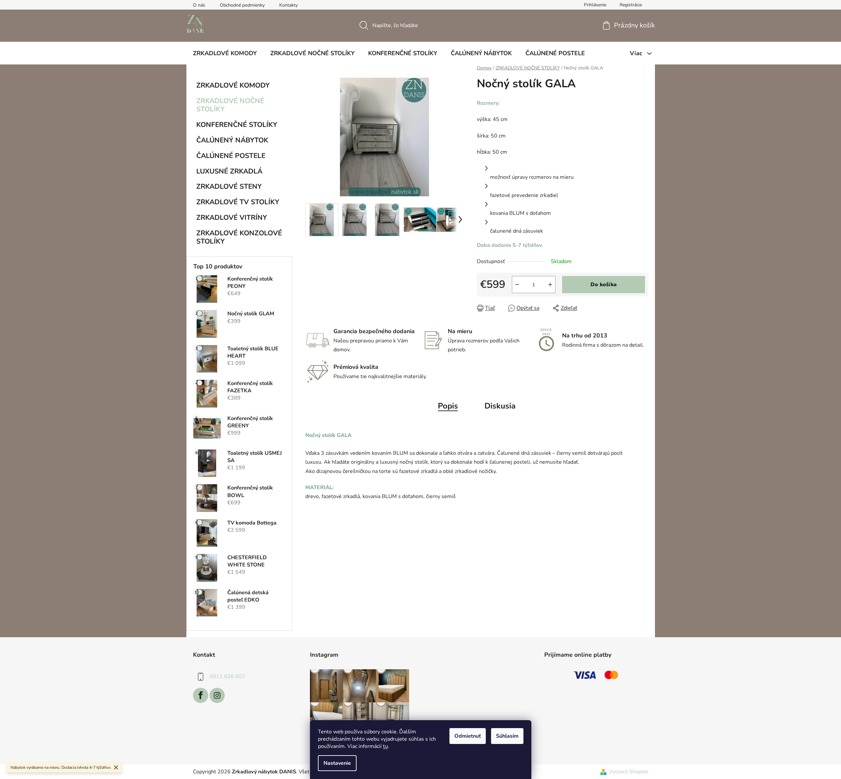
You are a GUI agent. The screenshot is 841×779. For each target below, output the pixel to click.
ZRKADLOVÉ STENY (229, 186)
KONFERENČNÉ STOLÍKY (236, 124)
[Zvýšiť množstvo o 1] (550, 284)
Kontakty (288, 5)
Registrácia (631, 5)
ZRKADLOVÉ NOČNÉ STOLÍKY (230, 105)
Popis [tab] (448, 406)
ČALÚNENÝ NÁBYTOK (232, 140)
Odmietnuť (467, 736)
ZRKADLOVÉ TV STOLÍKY (237, 202)
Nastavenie (337, 763)
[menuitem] (224, 53)
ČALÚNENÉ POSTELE (230, 155)
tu (385, 746)
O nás (199, 5)
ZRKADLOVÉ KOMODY (233, 85)
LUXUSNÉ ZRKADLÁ (229, 171)
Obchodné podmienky (242, 5)
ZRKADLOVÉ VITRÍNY (231, 217)
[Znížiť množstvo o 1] (517, 284)
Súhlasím (507, 736)
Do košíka (604, 284)
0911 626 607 (227, 676)
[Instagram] (217, 695)
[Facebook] (200, 695)
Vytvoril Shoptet (628, 771)
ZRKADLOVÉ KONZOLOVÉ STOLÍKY (239, 237)
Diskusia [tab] (500, 406)
